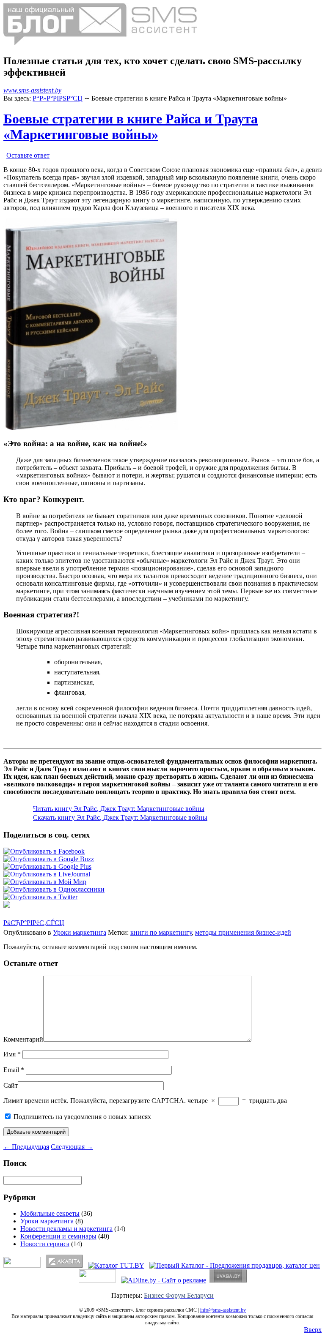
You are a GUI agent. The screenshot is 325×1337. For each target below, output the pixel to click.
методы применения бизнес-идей (243, 932)
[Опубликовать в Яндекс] (6, 905)
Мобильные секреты (50, 1213)
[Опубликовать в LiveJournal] (46, 874)
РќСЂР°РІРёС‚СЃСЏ (33, 922)
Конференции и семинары (58, 1236)
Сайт (10, 1085)
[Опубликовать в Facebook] (44, 851)
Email (13, 1069)
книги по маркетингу (161, 932)
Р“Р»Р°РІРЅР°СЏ (58, 98)
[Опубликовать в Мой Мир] (44, 881)
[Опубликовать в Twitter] (40, 896)
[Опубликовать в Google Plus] (47, 866)
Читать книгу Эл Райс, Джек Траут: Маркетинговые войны (118, 808)
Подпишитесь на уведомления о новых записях (81, 1116)
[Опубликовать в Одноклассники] (54, 889)
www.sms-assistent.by (32, 90)
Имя (12, 1054)
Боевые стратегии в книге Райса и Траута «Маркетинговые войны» (130, 126)
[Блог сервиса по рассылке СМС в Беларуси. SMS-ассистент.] (100, 42)
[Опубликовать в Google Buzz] (48, 858)
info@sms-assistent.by (223, 1310)
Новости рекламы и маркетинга (66, 1228)
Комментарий (23, 1039)
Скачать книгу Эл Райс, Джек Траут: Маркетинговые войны (120, 817)
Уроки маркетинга (79, 932)
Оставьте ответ (28, 155)
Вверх (313, 1329)
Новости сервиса (44, 1243)
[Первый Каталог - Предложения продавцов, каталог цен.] (234, 1265)
